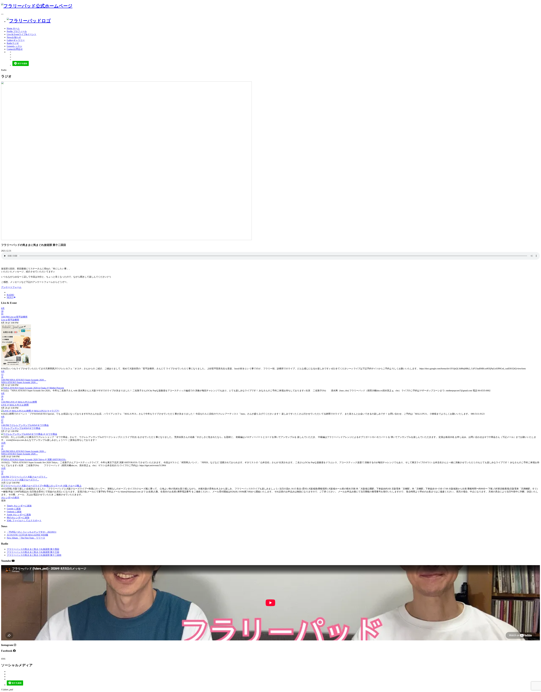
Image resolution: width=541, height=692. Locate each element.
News (14, 37)
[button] (3, 500)
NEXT (10, 297)
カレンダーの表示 (10, 497)
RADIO (10, 295)
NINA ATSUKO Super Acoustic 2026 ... (19, 382)
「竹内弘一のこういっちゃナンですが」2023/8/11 (31, 532)
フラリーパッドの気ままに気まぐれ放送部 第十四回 (33, 549)
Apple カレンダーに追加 (19, 514)
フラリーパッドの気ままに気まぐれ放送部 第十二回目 (34, 555)
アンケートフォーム (11, 287)
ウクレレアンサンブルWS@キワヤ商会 (20, 428)
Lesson (14, 46)
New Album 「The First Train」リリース (26, 538)
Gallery (16, 40)
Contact (15, 49)
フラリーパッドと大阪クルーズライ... (20, 480)
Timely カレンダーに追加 (19, 506)
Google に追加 (14, 508)
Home (13, 28)
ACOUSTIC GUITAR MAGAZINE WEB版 (27, 535)
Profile (17, 31)
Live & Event (21, 34)
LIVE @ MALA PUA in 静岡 (15, 405)
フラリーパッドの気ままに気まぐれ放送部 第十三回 (33, 552)
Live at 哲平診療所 (10, 320)
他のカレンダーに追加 (18, 517)
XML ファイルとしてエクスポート (24, 520)
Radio (13, 43)
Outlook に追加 (14, 511)
